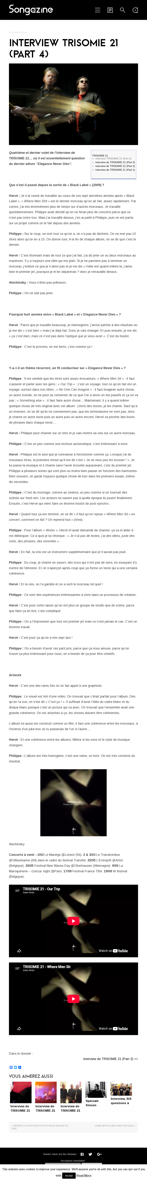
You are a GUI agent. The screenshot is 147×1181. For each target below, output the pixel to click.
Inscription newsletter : (73, 1160)
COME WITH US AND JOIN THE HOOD (114, 1126)
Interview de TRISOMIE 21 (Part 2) (115, 166)
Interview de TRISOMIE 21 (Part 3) (115, 162)
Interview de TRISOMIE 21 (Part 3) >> (110, 1059)
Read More (83, 1175)
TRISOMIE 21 (100, 155)
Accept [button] (69, 1175)
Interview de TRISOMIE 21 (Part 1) (115, 169)
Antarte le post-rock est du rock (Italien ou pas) (40, 1127)
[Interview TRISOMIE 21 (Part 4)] (73, 104)
